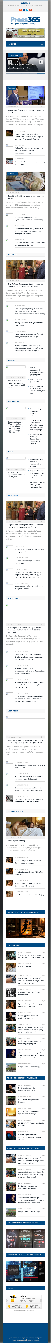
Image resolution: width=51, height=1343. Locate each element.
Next (41, 62)
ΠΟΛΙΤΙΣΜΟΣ (32, 1078)
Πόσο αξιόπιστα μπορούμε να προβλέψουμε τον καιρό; (29, 1112)
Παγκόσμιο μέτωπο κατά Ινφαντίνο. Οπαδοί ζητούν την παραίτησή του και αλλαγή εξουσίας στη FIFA (28, 657)
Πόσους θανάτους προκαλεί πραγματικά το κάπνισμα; (37, 462)
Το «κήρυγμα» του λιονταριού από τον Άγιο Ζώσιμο (29, 324)
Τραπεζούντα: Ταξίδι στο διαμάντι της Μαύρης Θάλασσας (29, 587)
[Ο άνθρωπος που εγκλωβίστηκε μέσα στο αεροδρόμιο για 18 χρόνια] (16, 371)
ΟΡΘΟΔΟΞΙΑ (13, 255)
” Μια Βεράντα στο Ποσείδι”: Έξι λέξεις (29, 895)
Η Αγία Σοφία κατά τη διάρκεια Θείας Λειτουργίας (28, 562)
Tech (9, 1078)
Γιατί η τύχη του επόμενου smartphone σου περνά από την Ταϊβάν (30, 1137)
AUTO (37, 1148)
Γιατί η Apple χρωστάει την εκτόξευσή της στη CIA (28, 1017)
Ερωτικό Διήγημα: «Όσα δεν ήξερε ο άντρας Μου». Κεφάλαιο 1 (28, 884)
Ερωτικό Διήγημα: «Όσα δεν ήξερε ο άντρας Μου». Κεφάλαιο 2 (28, 861)
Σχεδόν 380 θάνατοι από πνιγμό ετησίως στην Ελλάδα (30, 163)
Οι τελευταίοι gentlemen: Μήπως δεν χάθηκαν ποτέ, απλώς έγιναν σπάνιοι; (28, 789)
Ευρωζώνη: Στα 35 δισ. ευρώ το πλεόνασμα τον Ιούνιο (26, 197)
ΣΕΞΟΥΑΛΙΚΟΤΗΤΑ (15, 811)
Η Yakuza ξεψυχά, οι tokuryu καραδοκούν (25, 5)
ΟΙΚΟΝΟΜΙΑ (12, 174)
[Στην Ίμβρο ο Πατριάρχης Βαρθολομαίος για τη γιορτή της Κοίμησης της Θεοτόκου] (25, 270)
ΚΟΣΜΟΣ (11, 360)
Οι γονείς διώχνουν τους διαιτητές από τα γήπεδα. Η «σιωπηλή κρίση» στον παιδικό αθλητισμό (24, 630)
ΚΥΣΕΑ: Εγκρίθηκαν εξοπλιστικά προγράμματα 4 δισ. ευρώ (26, 111)
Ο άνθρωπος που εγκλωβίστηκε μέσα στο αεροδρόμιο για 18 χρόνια (16, 384)
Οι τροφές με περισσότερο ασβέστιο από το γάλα (16, 474)
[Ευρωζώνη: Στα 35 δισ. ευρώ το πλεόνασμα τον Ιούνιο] (25, 182)
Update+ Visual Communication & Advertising (27, 1339)
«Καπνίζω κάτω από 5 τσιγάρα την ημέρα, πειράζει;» (37, 484)
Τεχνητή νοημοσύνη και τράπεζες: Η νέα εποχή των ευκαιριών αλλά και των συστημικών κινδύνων (29, 231)
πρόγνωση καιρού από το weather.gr (24, 1310)
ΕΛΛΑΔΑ (11, 88)
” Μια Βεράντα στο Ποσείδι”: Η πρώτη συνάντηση (29, 873)
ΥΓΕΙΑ (10, 452)
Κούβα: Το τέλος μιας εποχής (36, 380)
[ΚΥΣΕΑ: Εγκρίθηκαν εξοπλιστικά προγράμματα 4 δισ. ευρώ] (25, 96)
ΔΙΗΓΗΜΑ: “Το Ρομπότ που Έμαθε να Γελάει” (31, 1124)
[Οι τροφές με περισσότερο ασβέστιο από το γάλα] (16, 463)
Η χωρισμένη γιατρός (16, 841)
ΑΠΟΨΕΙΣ (11, 1148)
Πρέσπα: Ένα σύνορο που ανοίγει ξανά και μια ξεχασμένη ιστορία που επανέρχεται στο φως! (29, 150)
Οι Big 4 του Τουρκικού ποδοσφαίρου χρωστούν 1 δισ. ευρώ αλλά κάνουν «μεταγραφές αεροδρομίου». (29, 698)
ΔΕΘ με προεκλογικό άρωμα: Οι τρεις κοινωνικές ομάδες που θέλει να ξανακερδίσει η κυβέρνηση (31, 1055)
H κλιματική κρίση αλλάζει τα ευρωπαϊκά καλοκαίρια (37, 412)
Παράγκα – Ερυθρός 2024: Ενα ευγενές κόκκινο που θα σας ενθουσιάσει (29, 800)
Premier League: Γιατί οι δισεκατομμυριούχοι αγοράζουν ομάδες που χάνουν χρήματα (30, 670)
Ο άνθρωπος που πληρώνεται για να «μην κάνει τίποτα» (30, 766)
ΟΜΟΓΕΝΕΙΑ (13, 495)
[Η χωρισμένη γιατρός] (25, 827)
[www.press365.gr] (25, 20)
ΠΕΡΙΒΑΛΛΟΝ (13, 401)
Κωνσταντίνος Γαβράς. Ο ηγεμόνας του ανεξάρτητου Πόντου (29, 550)
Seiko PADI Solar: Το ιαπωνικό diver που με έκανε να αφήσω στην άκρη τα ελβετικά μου (25, 741)
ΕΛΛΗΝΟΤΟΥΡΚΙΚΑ (24, 1148)
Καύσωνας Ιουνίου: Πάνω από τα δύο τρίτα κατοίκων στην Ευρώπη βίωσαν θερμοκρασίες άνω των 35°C (16, 427)
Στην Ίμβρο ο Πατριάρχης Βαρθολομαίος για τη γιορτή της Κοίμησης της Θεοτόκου (25, 285)
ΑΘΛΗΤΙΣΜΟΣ (14, 598)
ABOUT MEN (13, 711)
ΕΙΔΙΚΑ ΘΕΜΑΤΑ (15, 55)
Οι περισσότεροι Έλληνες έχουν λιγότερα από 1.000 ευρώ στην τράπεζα (29, 218)
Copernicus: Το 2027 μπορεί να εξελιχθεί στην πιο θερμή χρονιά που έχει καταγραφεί (37, 425)
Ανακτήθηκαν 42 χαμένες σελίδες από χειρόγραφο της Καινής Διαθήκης (29, 335)
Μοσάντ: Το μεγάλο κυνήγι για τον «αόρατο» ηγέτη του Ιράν (37, 389)
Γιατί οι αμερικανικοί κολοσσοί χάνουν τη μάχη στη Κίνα (37, 371)
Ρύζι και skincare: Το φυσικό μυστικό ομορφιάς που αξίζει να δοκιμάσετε (37, 474)
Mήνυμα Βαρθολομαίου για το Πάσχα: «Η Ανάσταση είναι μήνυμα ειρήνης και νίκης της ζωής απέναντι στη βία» (29, 348)
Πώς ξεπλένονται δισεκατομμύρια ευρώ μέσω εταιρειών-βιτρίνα (30, 243)
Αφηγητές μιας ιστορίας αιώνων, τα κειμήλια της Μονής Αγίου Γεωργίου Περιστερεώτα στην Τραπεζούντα (28, 574)
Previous (10, 62)
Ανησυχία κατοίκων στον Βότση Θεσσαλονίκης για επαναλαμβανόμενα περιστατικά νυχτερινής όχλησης (29, 136)
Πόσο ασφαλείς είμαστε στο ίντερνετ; (28, 1101)
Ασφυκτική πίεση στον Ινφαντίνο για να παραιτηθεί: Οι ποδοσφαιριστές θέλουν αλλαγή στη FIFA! (29, 684)
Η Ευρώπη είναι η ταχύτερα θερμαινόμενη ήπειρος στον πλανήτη (36, 439)
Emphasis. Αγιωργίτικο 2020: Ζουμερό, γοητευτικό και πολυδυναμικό (29, 777)
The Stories (19, 1078)
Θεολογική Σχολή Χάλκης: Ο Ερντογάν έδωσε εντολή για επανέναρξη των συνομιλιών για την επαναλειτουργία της (30, 311)
